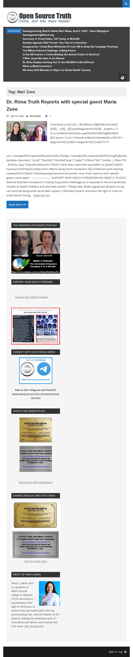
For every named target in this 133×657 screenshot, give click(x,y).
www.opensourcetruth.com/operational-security (36, 396)
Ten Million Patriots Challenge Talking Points (49, 50)
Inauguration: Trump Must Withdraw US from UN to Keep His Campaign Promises (70, 46)
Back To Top (116, 652)
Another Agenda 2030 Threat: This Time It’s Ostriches (55, 43)
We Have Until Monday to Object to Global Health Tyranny (57, 70)
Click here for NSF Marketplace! (36, 482)
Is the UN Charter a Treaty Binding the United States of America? (61, 54)
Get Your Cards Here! (35, 561)
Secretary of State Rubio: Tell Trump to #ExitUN (51, 39)
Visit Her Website (33, 626)
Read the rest (41, 195)
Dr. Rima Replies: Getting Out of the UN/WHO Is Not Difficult (58, 62)
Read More (16, 204)
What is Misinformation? (37, 66)
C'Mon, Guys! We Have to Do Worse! (43, 58)
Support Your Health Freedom (31, 297)
